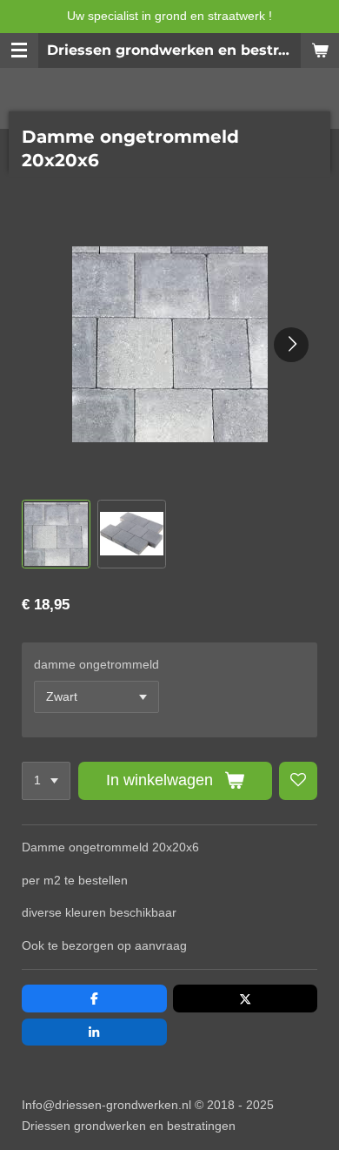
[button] (56, 534)
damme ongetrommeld (96, 664)
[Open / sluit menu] (19, 50)
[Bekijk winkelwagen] (320, 50)
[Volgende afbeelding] (291, 344)
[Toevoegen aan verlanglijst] (298, 781)
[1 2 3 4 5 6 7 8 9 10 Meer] (46, 781)
